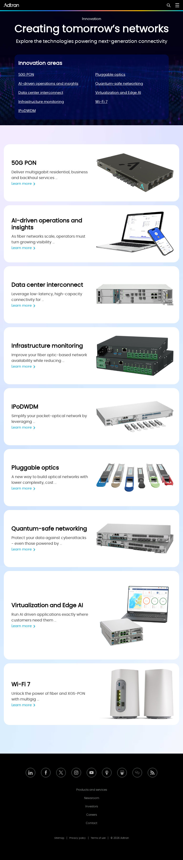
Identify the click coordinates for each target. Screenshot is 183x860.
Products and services (91, 789)
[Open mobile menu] (177, 5)
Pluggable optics (110, 74)
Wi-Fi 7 (101, 102)
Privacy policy (77, 838)
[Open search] (169, 5)
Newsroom (91, 798)
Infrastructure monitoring (41, 102)
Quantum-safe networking (119, 83)
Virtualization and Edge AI (118, 93)
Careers (91, 814)
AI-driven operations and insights (48, 83)
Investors (91, 806)
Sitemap (59, 838)
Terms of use (98, 838)
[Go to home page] (11, 5)
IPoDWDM (27, 111)
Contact (91, 823)
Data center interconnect (40, 93)
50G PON (26, 74)
